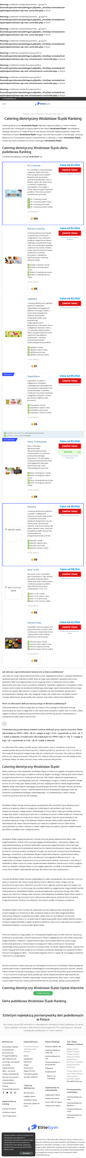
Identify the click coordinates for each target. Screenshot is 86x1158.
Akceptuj (26, 1153)
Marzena (27, 1062)
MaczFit (31, 506)
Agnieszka (28, 1059)
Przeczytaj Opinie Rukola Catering (70, 238)
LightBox (32, 298)
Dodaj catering (43, 993)
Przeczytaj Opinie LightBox (69, 307)
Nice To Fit (33, 569)
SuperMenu (33, 376)
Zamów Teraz (69, 233)
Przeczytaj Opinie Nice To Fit (70, 578)
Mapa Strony (29, 1071)
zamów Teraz (69, 574)
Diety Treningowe (37, 441)
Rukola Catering (36, 228)
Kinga (26, 1065)
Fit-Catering (33, 165)
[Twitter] (7, 1093)
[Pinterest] (11, 1093)
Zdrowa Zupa (34, 622)
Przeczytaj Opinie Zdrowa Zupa (69, 632)
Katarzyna (28, 1068)
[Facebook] (3, 1093)
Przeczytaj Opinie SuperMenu (70, 385)
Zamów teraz (69, 170)
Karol (26, 1056)
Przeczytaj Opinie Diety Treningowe (69, 457)
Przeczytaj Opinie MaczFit (70, 515)
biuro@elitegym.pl (10, 99)
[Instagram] (15, 1093)
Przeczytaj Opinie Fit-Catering (70, 174)
